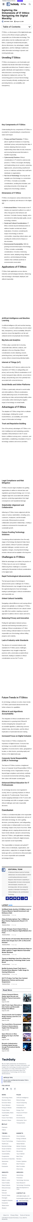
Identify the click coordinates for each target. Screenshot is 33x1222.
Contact (20, 0)
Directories (19, 1169)
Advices (4, 1177)
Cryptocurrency (21, 1141)
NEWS (4, 1094)
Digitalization (5, 1138)
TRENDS (4, 1133)
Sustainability (6, 1153)
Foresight (4, 1198)
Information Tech (21, 1120)
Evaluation (5, 1166)
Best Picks (19, 1156)
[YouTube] (7, 1088)
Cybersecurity (6, 1136)
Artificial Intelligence (22, 1097)
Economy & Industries (8, 1159)
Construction (20, 1105)
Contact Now (22, 1204)
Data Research (20, 1182)
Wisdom (4, 1208)
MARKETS (19, 1133)
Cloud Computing (21, 1102)
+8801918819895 (23, 1201)
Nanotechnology (7, 1146)
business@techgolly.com (23, 1198)
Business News (6, 1100)
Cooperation (5, 1156)
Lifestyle (4, 1164)
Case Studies (6, 1182)
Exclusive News (6, 1102)
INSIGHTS (5, 1172)
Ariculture (19, 1115)
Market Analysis (21, 1146)
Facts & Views (6, 1195)
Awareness (5, 1161)
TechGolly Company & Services (8, 0)
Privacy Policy (14, 1215)
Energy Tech (20, 1110)
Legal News (5, 1115)
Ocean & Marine (6, 1148)
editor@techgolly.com (22, 1196)
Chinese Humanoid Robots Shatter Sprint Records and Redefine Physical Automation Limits (11, 997)
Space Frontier (6, 1151)
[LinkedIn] (3, 1088)
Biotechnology (20, 1100)
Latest (7, 905)
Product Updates (21, 1161)
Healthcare (5, 1143)
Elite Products (20, 1164)
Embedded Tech (21, 1107)
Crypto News (6, 1110)
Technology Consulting (23, 1185)
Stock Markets (6, 1105)
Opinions (4, 1175)
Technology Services (22, 1180)
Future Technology (7, 1141)
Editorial (4, 1190)
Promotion (19, 1177)
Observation (5, 1205)
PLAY (5, 1124)
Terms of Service (25, 1215)
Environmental (20, 1117)
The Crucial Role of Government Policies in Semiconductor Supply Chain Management (11, 1026)
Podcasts (4, 1127)
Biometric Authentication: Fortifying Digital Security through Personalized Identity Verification (11, 1046)
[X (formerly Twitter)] (11, 1088)
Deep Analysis (6, 1185)
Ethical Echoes (6, 1188)
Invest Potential (21, 1148)
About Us (6, 1215)
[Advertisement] (16, 105)
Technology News (7, 1097)
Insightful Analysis (7, 1200)
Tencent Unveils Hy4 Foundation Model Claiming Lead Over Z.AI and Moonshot (12, 1016)
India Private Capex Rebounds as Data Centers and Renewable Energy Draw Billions (12, 1006)
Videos (4, 1130)
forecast (4, 1193)
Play (24, 4)
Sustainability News (7, 1112)
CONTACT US (20, 1193)
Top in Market (20, 1153)
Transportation (20, 1123)
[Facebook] (14, 1088)
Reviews (18, 1159)
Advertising (19, 1175)
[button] (29, 27)
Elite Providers (20, 1166)
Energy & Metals (6, 1107)
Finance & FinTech (21, 1112)
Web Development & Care (22, 1188)
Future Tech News (7, 1117)
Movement (19, 1151)
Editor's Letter (6, 1180)
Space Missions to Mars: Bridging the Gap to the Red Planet (10, 1035)
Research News (6, 1120)
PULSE (18, 1094)
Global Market (20, 1143)
